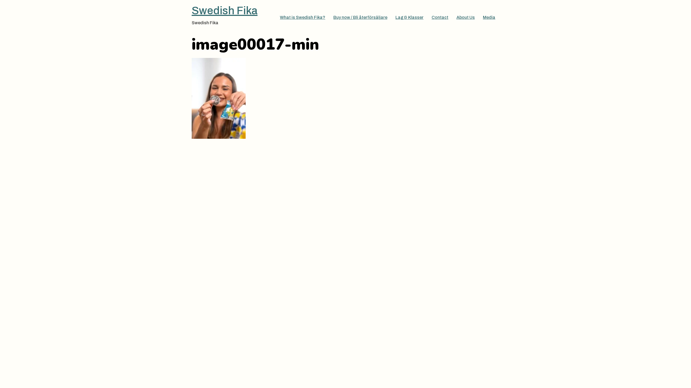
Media (489, 17)
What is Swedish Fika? (302, 17)
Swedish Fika (225, 10)
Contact (440, 17)
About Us (465, 17)
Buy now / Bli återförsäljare (360, 17)
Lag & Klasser (409, 17)
